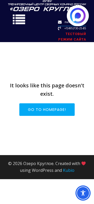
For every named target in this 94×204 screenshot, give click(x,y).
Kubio (68, 170)
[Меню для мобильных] (19, 20)
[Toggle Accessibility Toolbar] (83, 193)
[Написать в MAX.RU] (78, 15)
